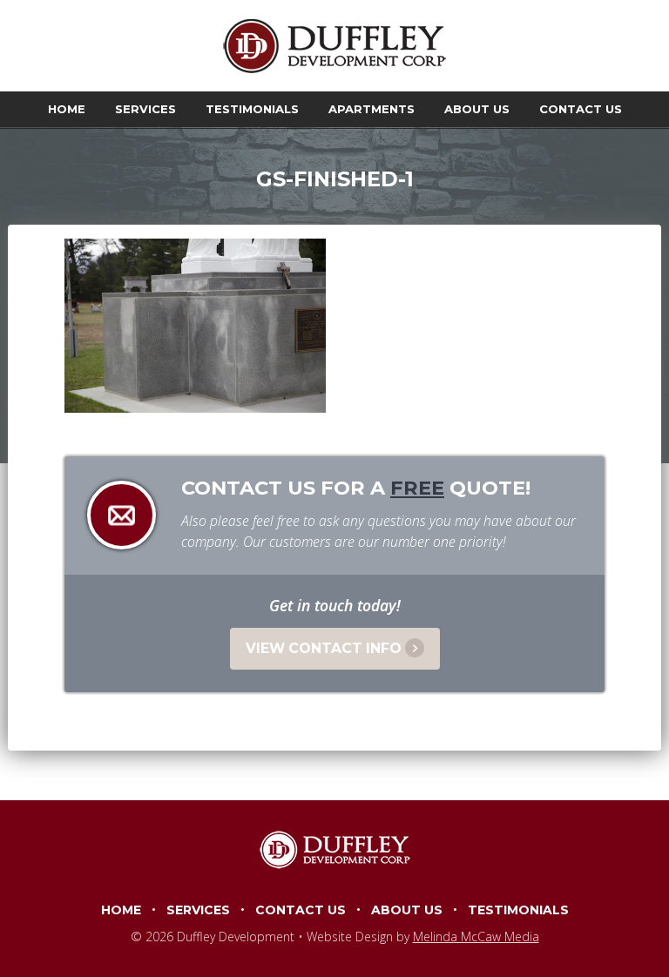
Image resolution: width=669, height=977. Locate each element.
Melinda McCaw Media (476, 936)
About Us (477, 109)
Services (145, 109)
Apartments (371, 109)
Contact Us (580, 109)
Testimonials (252, 109)
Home (66, 109)
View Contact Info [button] (324, 648)
